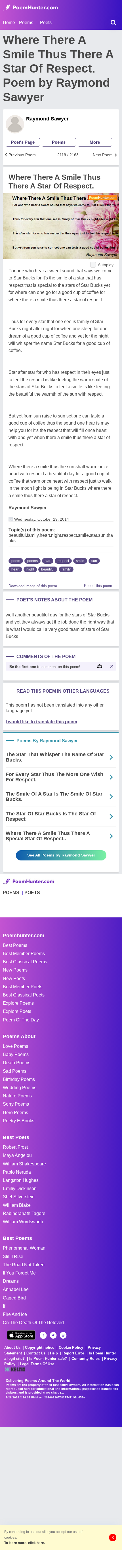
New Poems (15, 970)
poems (32, 561)
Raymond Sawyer (47, 119)
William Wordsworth (23, 1221)
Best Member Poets (22, 986)
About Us (12, 1347)
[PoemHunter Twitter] (53, 1335)
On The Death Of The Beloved (33, 1322)
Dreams (11, 1281)
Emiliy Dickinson (20, 1188)
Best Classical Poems (25, 961)
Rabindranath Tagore (24, 1213)
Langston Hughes (21, 1180)
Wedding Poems (19, 1087)
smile (80, 561)
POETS (32, 892)
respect (63, 561)
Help (54, 1353)
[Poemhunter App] (21, 1335)
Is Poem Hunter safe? (48, 1358)
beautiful (47, 569)
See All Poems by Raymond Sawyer (61, 855)
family (66, 569)
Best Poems (15, 945)
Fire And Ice (15, 1314)
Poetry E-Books (18, 1120)
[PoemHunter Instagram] (63, 1335)
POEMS (11, 892)
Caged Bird (14, 1297)
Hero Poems (15, 1112)
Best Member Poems (24, 953)
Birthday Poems (19, 1079)
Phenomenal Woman (24, 1248)
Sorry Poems (16, 1104)
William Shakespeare (24, 1163)
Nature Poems (17, 1095)
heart (15, 569)
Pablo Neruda (17, 1172)
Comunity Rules (85, 1358)
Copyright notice (39, 1347)
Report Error (73, 1353)
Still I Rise (13, 1256)
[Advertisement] (61, 1488)
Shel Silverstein (19, 1196)
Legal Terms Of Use (37, 1364)
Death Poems (16, 1062)
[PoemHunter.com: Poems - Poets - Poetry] (30, 8)
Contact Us (35, 1353)
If (4, 1306)
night (30, 569)
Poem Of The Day (21, 1019)
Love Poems (15, 1046)
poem (15, 561)
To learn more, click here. (24, 1543)
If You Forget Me (19, 1273)
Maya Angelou (17, 1155)
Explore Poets (17, 1011)
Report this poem (98, 586)
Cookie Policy (71, 1347)
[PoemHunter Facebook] (43, 1335)
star (48, 561)
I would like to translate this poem (41, 721)
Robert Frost (15, 1147)
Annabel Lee (16, 1289)
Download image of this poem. (33, 586)
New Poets (14, 978)
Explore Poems (18, 1003)
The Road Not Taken (24, 1264)
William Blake (17, 1205)
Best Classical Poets (24, 995)
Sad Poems (14, 1071)
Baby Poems (16, 1054)
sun (94, 561)
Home (9, 22)
